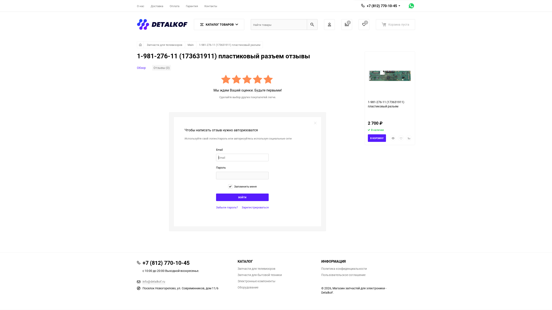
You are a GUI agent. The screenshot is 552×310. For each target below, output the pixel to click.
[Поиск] (312, 24)
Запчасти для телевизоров (164, 45)
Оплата (174, 6)
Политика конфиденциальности (344, 268)
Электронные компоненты (256, 281)
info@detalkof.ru (154, 281)
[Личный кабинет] (329, 24)
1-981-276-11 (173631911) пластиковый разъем (229, 45)
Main (191, 45)
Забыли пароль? (227, 207)
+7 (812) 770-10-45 (382, 5)
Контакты (210, 6)
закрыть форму (315, 123)
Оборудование (248, 287)
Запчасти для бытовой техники (260, 274)
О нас (140, 6)
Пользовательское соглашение (343, 274)
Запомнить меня (245, 186)
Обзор (141, 68)
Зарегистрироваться (255, 207)
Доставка (157, 6)
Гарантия (192, 6)
